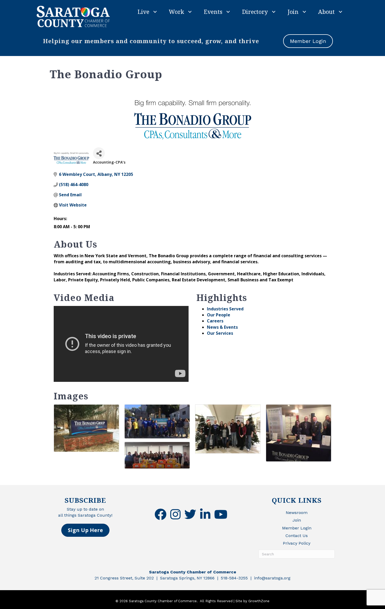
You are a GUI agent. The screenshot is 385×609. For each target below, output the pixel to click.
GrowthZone (259, 601)
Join (293, 11)
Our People (218, 315)
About (326, 11)
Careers (215, 321)
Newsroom (296, 512)
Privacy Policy (296, 543)
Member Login (296, 528)
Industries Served (225, 309)
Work (176, 11)
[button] (85, 530)
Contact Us (296, 535)
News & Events (222, 327)
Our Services (220, 333)
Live (143, 11)
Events (213, 11)
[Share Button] (99, 153)
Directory (255, 11)
